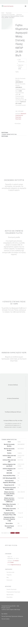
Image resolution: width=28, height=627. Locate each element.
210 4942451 (16, 560)
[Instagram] (12, 2)
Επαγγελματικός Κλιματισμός (8, 14)
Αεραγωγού (19, 14)
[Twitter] (24, 123)
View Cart (12, 533)
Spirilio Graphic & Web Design (13, 609)
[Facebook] (10, 2)
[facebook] (6, 549)
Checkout (17, 533)
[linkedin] (14, 549)
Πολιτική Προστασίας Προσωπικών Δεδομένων (12, 616)
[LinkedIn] (17, 125)
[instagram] (8, 549)
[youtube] (11, 549)
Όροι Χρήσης (4, 613)
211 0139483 (11, 562)
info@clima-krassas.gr (15, 564)
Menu (25, 6)
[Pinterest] (15, 125)
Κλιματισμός (8, 13)
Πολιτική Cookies (5, 619)
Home (3, 13)
